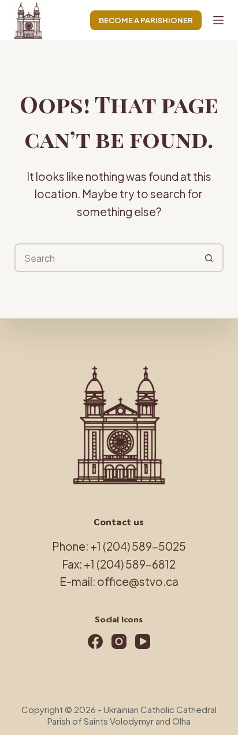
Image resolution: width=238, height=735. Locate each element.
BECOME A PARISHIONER (146, 20)
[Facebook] (95, 641)
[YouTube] (142, 641)
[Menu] (218, 20)
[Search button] (209, 257)
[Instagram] (119, 641)
